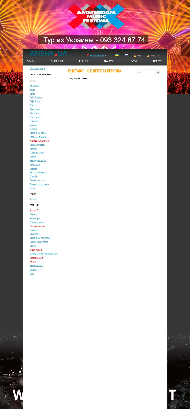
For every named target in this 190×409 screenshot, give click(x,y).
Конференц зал (36, 257)
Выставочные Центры (39, 140)
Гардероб (34, 210)
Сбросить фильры (37, 68)
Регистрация (155, 55)
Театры (33, 105)
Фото (134, 61)
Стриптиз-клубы (37, 152)
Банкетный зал (36, 265)
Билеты (83, 61)
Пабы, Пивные (36, 97)
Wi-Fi (32, 273)
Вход (139, 55)
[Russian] (126, 56)
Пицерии (33, 128)
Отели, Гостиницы (37, 144)
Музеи (32, 89)
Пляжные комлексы (38, 136)
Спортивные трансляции (40, 237)
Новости (158, 61)
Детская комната (37, 226)
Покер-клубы (35, 117)
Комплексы (34, 113)
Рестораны (34, 85)
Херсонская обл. (97, 55)
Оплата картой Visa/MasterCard (43, 253)
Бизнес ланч (35, 233)
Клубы (32, 93)
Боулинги (33, 125)
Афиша (31, 61)
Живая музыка (36, 249)
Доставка (34, 230)
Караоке (33, 148)
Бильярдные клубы (38, 160)
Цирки (32, 188)
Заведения (57, 61)
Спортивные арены (38, 132)
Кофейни (33, 168)
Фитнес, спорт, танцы (39, 184)
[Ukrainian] (117, 56)
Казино (33, 156)
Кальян (33, 245)
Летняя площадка (37, 222)
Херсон (33, 199)
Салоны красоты (37, 180)
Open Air (33, 176)
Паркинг (33, 269)
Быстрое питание (37, 172)
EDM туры (109, 61)
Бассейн (33, 261)
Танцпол (33, 214)
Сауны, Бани (35, 164)
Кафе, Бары (35, 101)
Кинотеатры (35, 109)
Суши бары (34, 121)
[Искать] (158, 72)
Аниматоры (35, 218)
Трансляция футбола (39, 241)
